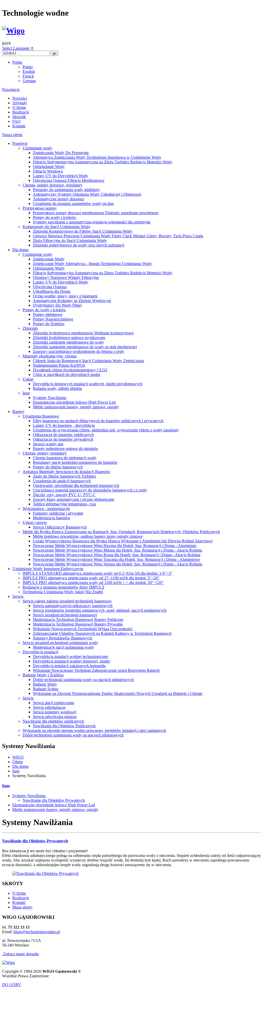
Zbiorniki (30, 328)
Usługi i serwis (35, 522)
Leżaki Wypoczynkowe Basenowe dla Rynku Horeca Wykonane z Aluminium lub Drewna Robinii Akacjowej (122, 541)
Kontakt (18, 126)
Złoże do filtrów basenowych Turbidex (64, 476)
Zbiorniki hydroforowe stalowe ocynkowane (69, 337)
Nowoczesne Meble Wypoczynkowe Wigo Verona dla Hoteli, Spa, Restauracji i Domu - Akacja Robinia (117, 564)
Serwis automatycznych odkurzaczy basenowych (72, 605)
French (28, 76)
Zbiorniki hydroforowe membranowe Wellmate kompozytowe (83, 333)
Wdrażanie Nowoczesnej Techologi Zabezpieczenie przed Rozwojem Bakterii (96, 670)
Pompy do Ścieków (49, 324)
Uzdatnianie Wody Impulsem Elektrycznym (47, 568)
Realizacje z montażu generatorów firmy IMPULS (63, 587)
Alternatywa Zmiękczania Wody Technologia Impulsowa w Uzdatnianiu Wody (97, 157)
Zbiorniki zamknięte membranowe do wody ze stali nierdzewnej (85, 347)
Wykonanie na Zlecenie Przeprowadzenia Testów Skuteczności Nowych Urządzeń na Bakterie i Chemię (117, 693)
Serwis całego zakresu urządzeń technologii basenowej (67, 601)
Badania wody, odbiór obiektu (57, 388)
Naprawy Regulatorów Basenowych (62, 638)
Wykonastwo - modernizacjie (46, 508)
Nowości (19, 98)
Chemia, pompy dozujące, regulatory (52, 185)
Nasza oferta (12, 135)
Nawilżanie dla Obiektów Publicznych (64, 726)
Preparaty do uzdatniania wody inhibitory (66, 189)
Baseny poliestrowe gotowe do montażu (65, 448)
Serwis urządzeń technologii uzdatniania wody (60, 642)
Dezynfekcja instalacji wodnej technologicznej (70, 656)
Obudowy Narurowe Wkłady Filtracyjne (66, 277)
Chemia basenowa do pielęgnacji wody (65, 458)
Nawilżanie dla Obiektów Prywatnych (54, 800)
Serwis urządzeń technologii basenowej (65, 615)
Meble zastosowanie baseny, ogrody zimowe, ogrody (76, 407)
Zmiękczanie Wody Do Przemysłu (61, 152)
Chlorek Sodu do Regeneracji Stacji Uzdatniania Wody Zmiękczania (88, 360)
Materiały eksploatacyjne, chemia (50, 356)
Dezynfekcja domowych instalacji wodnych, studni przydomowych (87, 384)
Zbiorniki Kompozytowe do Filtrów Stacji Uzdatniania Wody (83, 231)
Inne (26, 393)
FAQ (16, 121)
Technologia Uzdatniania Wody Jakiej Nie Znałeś (63, 592)
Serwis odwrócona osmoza (55, 716)
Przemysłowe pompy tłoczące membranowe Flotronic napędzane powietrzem (95, 213)
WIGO (18, 757)
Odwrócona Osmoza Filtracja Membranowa (68, 180)
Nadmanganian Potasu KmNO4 (59, 365)
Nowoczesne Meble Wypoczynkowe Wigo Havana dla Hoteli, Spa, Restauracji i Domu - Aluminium (114, 545)
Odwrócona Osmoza (50, 287)
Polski (17, 62)
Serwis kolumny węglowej (54, 712)
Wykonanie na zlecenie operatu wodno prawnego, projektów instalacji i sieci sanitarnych (94, 730)
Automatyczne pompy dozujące (58, 199)
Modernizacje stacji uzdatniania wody (63, 647)
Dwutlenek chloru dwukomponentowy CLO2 (70, 370)
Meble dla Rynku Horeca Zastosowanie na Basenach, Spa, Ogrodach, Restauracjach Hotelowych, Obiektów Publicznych (121, 532)
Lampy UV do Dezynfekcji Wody (60, 176)
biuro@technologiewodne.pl (37, 932)
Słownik (19, 117)
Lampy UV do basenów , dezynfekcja (64, 425)
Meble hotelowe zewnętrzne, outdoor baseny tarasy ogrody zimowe (88, 536)
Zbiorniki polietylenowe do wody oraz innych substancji (78, 245)
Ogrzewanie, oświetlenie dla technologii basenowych (76, 485)
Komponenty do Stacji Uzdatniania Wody (56, 226)
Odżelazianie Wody (49, 166)
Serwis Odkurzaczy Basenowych (60, 527)
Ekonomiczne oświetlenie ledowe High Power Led (74, 402)
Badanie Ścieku (45, 689)
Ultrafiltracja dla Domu (51, 291)
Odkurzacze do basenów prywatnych (63, 439)
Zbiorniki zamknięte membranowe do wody (68, 342)
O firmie (19, 107)
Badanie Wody (45, 684)
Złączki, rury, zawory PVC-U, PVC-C (64, 495)
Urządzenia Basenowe (41, 416)
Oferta (17, 762)
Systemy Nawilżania (49, 397)
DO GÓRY (11, 984)
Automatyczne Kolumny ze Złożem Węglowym (72, 300)
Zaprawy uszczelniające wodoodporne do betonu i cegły (78, 351)
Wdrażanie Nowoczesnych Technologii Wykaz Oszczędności (83, 629)
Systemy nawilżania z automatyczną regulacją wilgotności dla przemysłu (92, 222)
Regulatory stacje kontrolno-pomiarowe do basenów (75, 462)
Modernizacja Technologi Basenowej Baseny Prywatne (78, 624)
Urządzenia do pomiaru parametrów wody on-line (73, 203)
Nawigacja (11, 89)
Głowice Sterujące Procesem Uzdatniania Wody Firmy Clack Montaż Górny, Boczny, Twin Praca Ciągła (118, 236)
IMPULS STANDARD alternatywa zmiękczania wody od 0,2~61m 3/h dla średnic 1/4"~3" (97, 573)
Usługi (28, 379)
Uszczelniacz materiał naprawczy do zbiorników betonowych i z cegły (90, 490)
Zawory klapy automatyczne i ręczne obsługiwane (73, 499)
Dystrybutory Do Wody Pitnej (57, 305)
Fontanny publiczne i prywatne (58, 513)
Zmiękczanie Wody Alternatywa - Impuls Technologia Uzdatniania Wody (92, 263)
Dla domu (20, 250)
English (29, 71)
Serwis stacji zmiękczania (53, 703)
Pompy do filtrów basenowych (58, 467)
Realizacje (20, 112)
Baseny (18, 411)
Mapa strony (22, 907)
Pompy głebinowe (47, 314)
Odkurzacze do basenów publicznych (63, 434)
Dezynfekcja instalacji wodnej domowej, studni (71, 661)
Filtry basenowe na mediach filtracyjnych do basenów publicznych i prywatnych (98, 421)
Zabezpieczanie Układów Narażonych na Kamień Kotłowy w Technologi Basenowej (102, 633)
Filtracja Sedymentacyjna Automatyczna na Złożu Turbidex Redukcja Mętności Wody (102, 162)
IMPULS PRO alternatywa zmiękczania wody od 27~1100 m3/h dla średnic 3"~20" (91, 578)
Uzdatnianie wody (37, 148)
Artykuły (19, 103)
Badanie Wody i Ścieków (43, 675)
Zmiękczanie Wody (48, 259)
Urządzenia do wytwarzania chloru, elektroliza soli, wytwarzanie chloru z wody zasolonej (106, 430)
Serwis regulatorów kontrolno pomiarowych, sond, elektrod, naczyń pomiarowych (99, 610)
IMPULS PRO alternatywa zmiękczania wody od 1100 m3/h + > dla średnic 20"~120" (93, 582)
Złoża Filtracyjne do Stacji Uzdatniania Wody (70, 240)
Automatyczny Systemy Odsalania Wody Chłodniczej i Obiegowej (87, 194)
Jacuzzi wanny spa (48, 444)
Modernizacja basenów (51, 518)
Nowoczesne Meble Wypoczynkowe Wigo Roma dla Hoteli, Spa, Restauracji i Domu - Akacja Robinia (116, 555)
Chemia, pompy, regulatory (45, 453)
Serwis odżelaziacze (49, 707)
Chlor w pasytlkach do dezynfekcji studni (66, 374)
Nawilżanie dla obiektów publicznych (53, 721)
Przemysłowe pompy (40, 208)
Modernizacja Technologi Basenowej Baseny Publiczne (78, 619)
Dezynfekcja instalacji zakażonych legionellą (69, 666)
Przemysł (19, 143)
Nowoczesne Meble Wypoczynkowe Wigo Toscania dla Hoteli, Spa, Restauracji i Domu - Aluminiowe (116, 559)
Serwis (17, 596)
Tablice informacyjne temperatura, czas (64, 504)
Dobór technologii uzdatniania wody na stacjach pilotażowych (83, 679)
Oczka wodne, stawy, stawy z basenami (65, 296)
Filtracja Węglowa (48, 171)
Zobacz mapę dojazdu (20, 954)
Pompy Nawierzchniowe (53, 319)
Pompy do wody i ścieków (54, 217)
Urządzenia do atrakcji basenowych (62, 481)
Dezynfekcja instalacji (40, 652)
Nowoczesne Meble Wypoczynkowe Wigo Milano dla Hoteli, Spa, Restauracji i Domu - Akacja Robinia (117, 550)
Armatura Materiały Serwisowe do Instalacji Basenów (66, 471)
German (29, 81)
